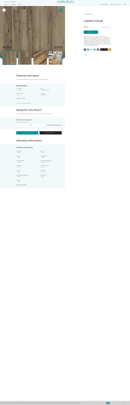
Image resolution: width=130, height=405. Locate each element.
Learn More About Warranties (21, 184)
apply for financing (50, 132)
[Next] (62, 58)
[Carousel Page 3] (40, 58)
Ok (107, 402)
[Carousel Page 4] (55, 58)
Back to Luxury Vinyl (89, 14)
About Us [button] (20, 4)
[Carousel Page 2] (25, 58)
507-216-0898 (13, 1)
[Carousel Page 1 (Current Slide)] (9, 58)
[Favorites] (123, 4)
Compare (85, 54)
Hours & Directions (104, 4)
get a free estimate (26, 132)
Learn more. (77, 402)
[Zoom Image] (4, 10)
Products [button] (7, 4)
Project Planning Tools (106, 27)
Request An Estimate (114, 4)
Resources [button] (13, 4)
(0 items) (125, 4)
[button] (122, 4)
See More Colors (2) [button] (58, 47)
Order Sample (90, 32)
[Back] (2, 58)
